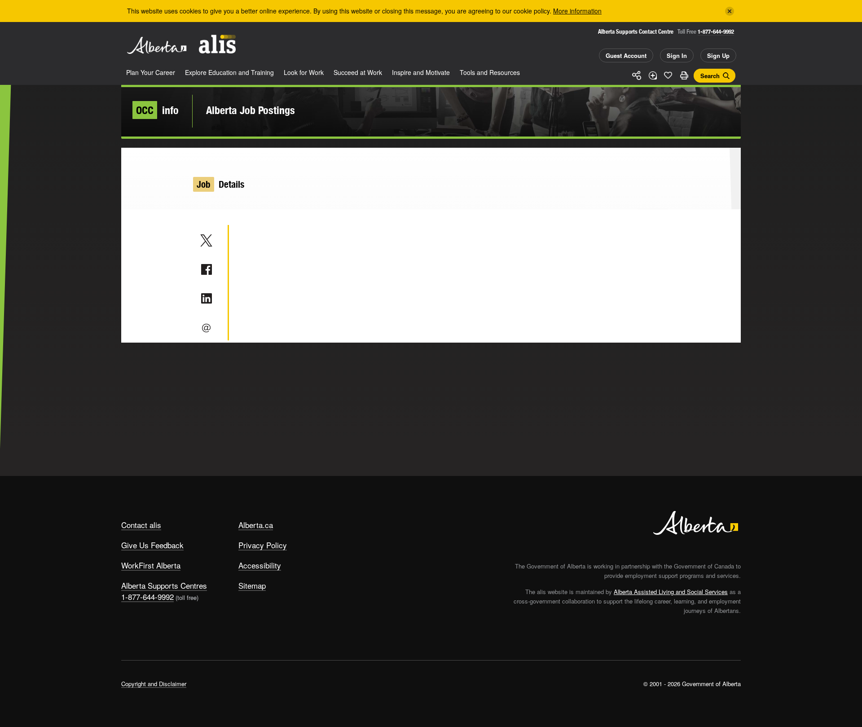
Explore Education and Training (229, 72)
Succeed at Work (358, 72)
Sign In (677, 55)
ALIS (217, 44)
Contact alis (141, 524)
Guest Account (626, 55)
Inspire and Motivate (421, 72)
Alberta (157, 45)
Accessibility (259, 565)
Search (710, 75)
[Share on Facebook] (206, 269)
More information (577, 10)
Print (683, 75)
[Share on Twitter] (206, 240)
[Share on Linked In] (206, 298)
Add (652, 75)
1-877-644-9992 (716, 31)
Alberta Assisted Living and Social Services (671, 591)
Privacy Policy (262, 545)
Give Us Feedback (152, 545)
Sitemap (252, 585)
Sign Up (718, 55)
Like (668, 74)
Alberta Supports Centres (164, 585)
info (157, 110)
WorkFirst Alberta (150, 565)
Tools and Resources (490, 72)
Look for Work (304, 72)
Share (636, 75)
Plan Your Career (150, 72)
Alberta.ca (255, 524)
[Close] (729, 11)
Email (206, 327)
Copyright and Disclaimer (153, 683)
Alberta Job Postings (250, 110)
